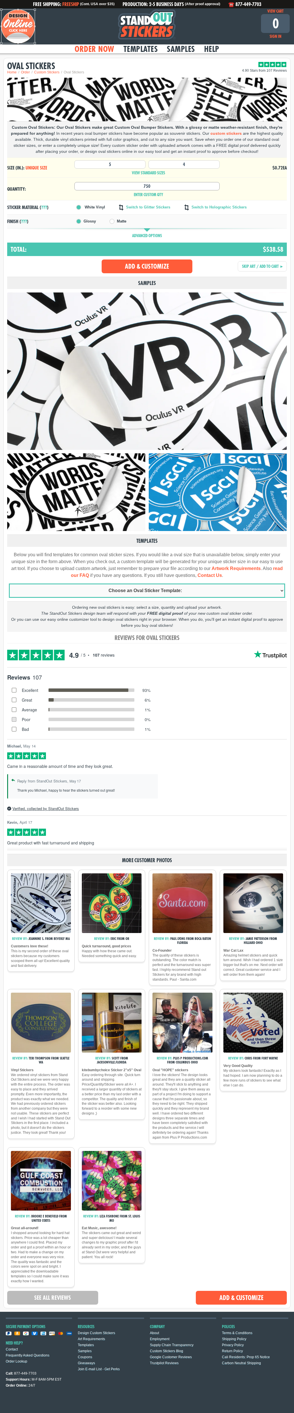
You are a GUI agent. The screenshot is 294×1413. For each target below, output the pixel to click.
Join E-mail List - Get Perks (99, 1369)
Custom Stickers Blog (166, 1351)
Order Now (94, 48)
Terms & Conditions (237, 1333)
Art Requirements (91, 1339)
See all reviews (52, 1297)
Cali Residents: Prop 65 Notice (246, 1357)
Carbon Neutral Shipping (241, 1363)
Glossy (90, 221)
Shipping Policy (234, 1339)
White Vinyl (94, 207)
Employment (159, 1339)
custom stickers (226, 133)
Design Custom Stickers (96, 1333)
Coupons (85, 1357)
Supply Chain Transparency (172, 1345)
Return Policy (232, 1351)
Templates (140, 48)
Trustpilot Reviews (164, 1363)
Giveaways (86, 1363)
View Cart (275, 11)
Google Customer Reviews (171, 1357)
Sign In (275, 36)
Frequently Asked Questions (27, 1355)
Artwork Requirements (236, 568)
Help (211, 48)
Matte (121, 221)
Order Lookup (16, 1361)
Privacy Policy (233, 1345)
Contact (12, 1349)
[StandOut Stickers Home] (147, 26)
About (154, 1333)
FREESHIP (70, 4)
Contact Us (210, 575)
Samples (181, 48)
